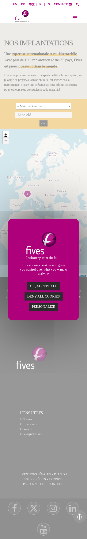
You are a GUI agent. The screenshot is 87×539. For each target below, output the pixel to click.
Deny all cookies (43, 296)
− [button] (5, 140)
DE (40, 4)
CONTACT (60, 4)
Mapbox (82, 275)
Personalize (43, 306)
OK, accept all (43, 286)
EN (15, 4)
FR (23, 4)
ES (48, 4)
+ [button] (5, 134)
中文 (32, 4)
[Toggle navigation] (75, 16)
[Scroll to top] (81, 530)
